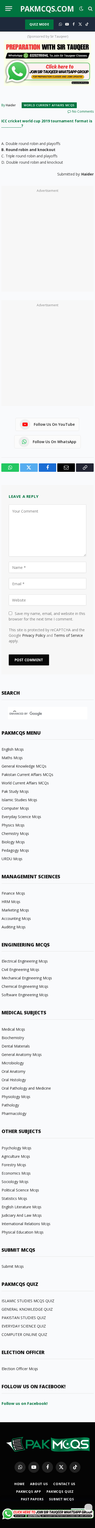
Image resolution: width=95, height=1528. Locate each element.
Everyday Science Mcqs (21, 816)
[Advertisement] (47, 241)
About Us (39, 1484)
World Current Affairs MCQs (49, 105)
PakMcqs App (28, 1491)
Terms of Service (68, 635)
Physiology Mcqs (16, 1096)
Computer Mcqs (15, 808)
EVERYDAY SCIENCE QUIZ (24, 1326)
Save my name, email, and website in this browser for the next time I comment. (47, 616)
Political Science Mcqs (20, 1190)
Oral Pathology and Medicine (26, 1088)
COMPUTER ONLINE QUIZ (24, 1334)
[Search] (90, 8)
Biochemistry (13, 1037)
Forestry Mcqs (14, 1164)
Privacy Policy (33, 635)
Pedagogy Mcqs (15, 850)
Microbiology (13, 1062)
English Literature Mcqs (21, 1206)
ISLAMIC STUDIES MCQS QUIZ (28, 1300)
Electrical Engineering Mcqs (25, 961)
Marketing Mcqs (15, 910)
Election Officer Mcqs (20, 1368)
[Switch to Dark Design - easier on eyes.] (81, 8)
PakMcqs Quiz (60, 1491)
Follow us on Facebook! (25, 1403)
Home (19, 1484)
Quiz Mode (39, 24)
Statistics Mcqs (14, 1198)
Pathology (10, 1105)
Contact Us (64, 1484)
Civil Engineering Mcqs (20, 969)
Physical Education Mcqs (23, 1232)
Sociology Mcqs (15, 1181)
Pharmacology (14, 1113)
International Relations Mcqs (26, 1223)
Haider (11, 105)
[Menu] (8, 8)
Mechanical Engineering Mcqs (27, 977)
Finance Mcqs (13, 893)
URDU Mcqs (12, 858)
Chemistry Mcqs (15, 833)
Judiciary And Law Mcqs (22, 1215)
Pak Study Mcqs (15, 791)
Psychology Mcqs (16, 1147)
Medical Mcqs (13, 1029)
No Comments (83, 111)
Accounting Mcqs (16, 918)
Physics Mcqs (13, 825)
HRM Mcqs (11, 901)
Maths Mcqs (12, 757)
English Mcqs (13, 749)
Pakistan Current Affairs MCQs (27, 774)
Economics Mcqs (16, 1173)
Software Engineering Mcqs (25, 994)
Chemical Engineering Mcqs (25, 986)
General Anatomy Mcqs (22, 1054)
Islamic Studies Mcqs (19, 799)
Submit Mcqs (13, 1266)
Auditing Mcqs (14, 926)
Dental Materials (16, 1046)
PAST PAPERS (32, 1499)
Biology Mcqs (13, 841)
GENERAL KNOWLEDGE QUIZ (27, 1309)
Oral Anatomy (13, 1071)
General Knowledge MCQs (24, 766)
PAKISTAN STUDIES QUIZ (24, 1317)
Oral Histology (14, 1079)
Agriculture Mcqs (16, 1156)
